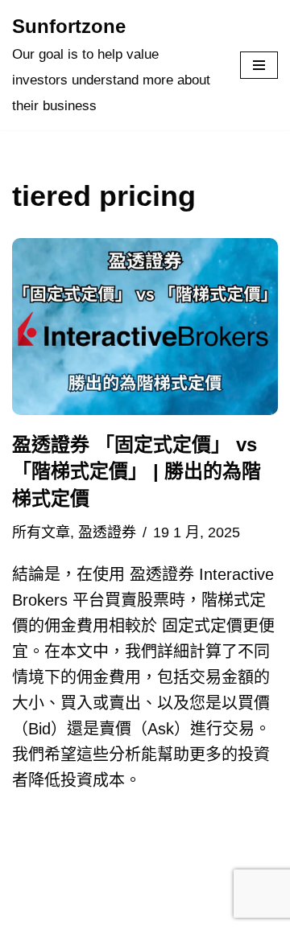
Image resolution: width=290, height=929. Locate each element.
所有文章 (41, 532)
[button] (145, 326)
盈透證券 (107, 532)
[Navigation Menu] (259, 65)
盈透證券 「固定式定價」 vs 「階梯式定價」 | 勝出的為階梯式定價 (136, 471)
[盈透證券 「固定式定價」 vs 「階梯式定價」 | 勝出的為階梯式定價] (145, 326)
